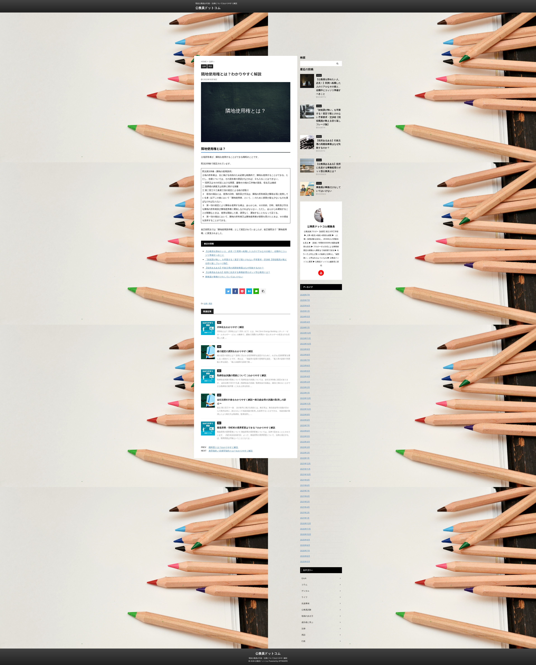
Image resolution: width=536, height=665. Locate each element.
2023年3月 (305, 382)
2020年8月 (305, 545)
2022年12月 (305, 398)
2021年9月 (305, 480)
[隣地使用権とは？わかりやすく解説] (249, 291)
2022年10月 (305, 409)
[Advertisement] (268, 33)
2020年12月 (305, 523)
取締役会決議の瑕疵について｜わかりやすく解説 (241, 375)
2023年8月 (305, 354)
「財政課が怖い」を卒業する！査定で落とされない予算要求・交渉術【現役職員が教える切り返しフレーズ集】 (328, 117)
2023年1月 (305, 393)
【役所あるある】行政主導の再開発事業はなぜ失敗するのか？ (234, 267)
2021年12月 (305, 463)
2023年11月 (305, 338)
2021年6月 (305, 496)
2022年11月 (305, 403)
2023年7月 (305, 360)
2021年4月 (305, 507)
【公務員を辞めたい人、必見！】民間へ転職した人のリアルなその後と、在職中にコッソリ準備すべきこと (328, 86)
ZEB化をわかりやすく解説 (230, 327)
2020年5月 (305, 561)
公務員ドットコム (208, 8)
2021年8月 (305, 485)
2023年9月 (305, 349)
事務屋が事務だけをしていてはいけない (224, 276)
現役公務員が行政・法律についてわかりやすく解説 (268, 658)
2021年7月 (305, 491)
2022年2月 (305, 452)
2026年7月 (305, 295)
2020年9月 (305, 540)
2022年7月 (305, 425)
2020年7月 (305, 550)
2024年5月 (305, 316)
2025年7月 (305, 300)
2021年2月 (305, 512)
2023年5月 (305, 371)
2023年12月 (305, 333)
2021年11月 (305, 469)
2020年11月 (305, 529)
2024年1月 (305, 327)
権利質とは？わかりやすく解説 (223, 447)
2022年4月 (305, 442)
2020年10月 (305, 534)
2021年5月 (305, 501)
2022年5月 (305, 436)
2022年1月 (305, 458)
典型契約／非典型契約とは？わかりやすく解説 (231, 450)
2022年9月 (305, 414)
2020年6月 (305, 556)
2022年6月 (305, 431)
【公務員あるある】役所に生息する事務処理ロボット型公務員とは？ (237, 272)
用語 (210, 303)
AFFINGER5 (283, 661)
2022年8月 (305, 420)
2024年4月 (305, 322)
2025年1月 (305, 311)
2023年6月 (305, 365)
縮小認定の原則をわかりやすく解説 (235, 351)
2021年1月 (304, 518)
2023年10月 (305, 344)
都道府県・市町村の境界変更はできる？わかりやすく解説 (246, 427)
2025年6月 (305, 305)
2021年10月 (305, 474)
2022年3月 (305, 447)
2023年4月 (305, 376)
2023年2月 (305, 387)
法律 (205, 303)
